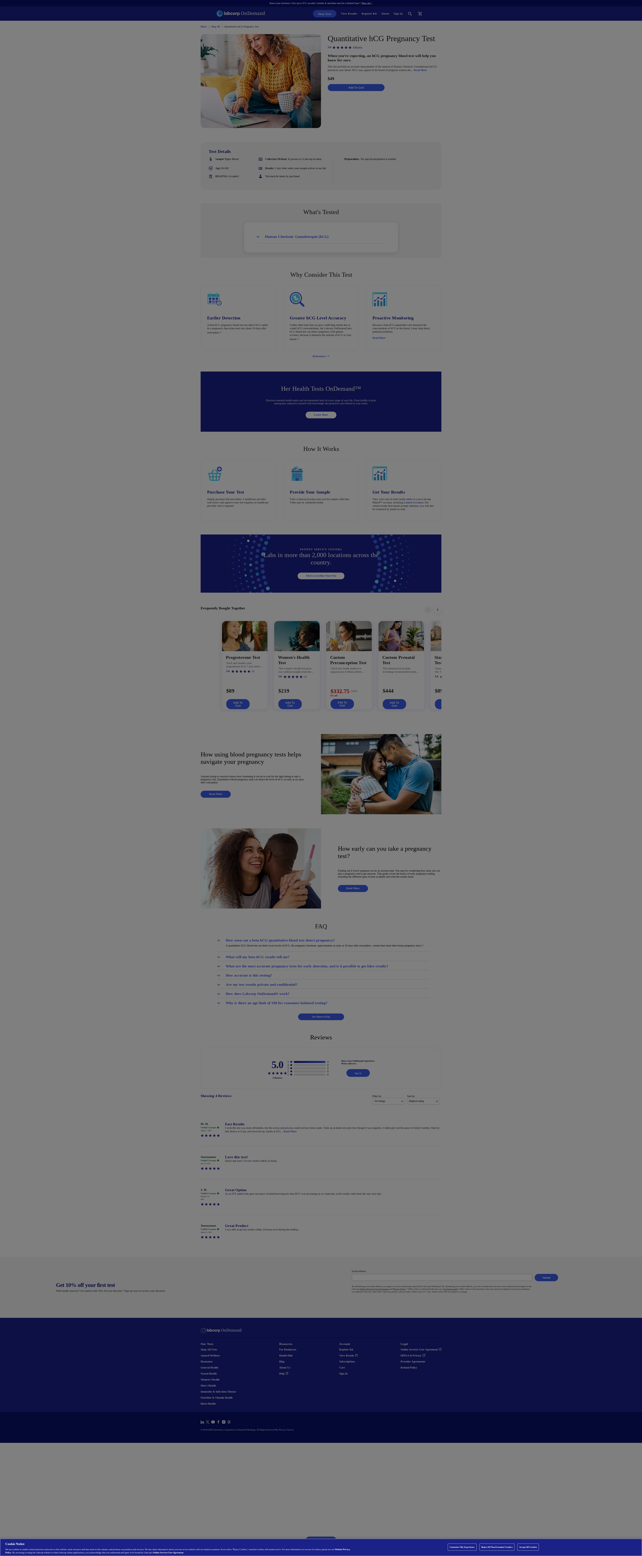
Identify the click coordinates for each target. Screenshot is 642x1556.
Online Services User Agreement (168, 1552)
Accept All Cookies (527, 1546)
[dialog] (321, 1547)
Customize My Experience (462, 1546)
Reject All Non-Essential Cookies (496, 1546)
